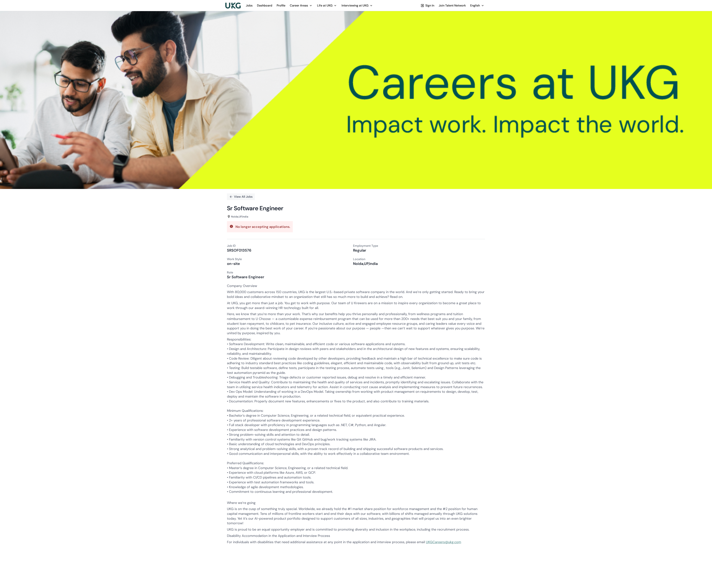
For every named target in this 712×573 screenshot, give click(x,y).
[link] (233, 5)
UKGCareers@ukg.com (443, 542)
